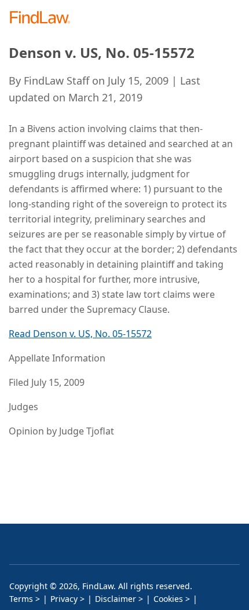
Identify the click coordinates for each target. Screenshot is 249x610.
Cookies (168, 598)
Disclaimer (115, 598)
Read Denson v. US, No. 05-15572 (80, 333)
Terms (21, 598)
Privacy (64, 598)
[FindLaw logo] (44, 18)
